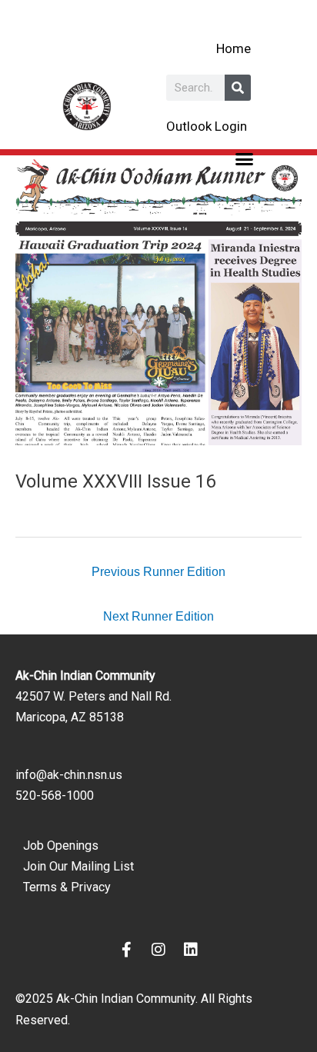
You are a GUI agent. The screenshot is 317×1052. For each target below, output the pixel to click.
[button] (244, 159)
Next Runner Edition (158, 616)
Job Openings (60, 845)
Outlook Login (206, 126)
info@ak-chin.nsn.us (68, 774)
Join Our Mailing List (78, 866)
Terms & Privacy (67, 887)
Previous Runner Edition (158, 571)
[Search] (238, 88)
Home (233, 48)
